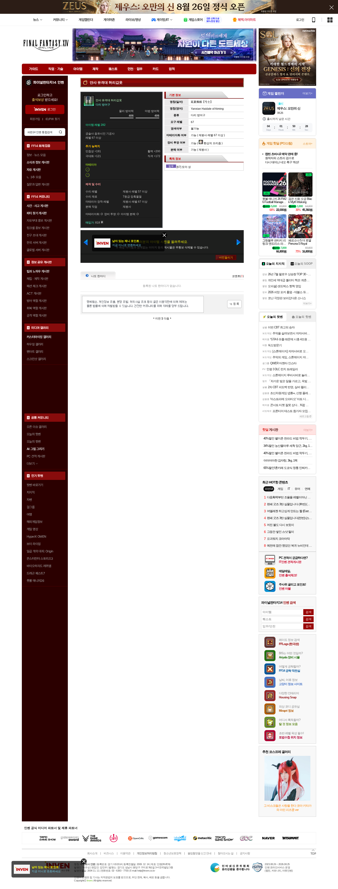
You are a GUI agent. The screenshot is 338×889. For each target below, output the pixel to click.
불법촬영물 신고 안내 (199, 853)
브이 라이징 (33, 544)
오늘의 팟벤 (33, 441)
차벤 (29, 500)
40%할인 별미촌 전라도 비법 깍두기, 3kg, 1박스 (288, 438)
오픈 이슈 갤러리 (37, 427)
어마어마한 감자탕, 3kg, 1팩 (280, 460)
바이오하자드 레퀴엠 (39, 566)
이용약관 (125, 853)
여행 (29, 514)
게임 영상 (32, 529)
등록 (234, 304)
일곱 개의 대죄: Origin (40, 551)
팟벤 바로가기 (35, 485)
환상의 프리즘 (212, 143)
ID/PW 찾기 (53, 119)
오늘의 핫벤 (33, 434)
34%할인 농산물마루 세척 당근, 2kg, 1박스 (288, 445)
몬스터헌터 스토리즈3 (40, 558)
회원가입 (35, 119)
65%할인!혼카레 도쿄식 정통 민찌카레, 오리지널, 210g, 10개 (288, 468)
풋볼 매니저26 (35, 580)
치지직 (30, 492)
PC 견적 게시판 (36, 456)
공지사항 (245, 853)
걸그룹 (30, 507)
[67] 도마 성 (184, 167)
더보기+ (307, 93)
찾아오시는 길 (225, 853)
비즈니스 (109, 853)
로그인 (300, 20)
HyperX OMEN (36, 536)
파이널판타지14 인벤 (48, 82)
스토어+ (307, 143)
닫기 (84, 861)
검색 (60, 132)
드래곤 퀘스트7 (36, 573)
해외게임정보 (34, 522)
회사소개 (92, 853)
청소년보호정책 (172, 853)
